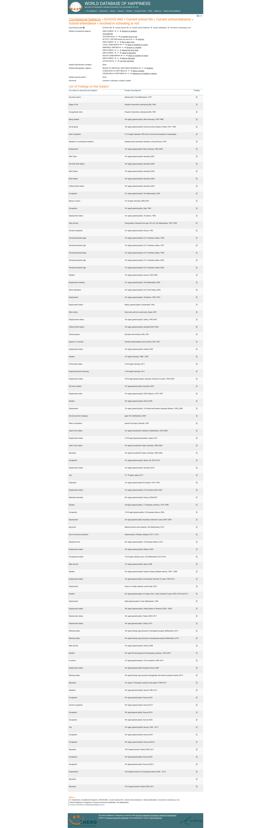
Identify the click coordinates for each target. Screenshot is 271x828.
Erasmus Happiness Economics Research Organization (156, 815)
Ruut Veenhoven (156, 818)
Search (112, 11)
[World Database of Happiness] (76, 7)
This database (91, 11)
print (200, 16)
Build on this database (172, 11)
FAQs (150, 11)
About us (158, 11)
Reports (121, 11)
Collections (103, 11)
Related (129, 11)
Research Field (140, 11)
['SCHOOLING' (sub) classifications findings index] (84, 28)
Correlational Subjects (85, 19)
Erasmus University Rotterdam (117, 818)
